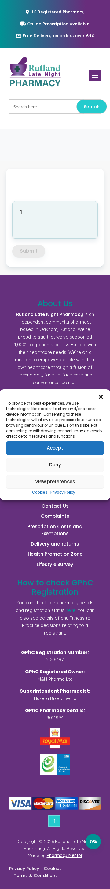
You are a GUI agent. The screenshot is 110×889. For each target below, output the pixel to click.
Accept (55, 448)
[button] (101, 397)
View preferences (55, 481)
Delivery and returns (55, 544)
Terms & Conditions (36, 875)
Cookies (39, 492)
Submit (29, 251)
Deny (55, 464)
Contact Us (55, 506)
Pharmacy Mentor (64, 855)
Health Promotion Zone (55, 554)
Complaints (55, 516)
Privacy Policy (62, 492)
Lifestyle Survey (55, 564)
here (70, 610)
